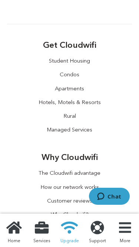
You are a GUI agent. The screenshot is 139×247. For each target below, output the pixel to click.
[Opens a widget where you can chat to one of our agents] (109, 197)
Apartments (69, 88)
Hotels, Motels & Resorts (70, 102)
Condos (69, 74)
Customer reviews (69, 200)
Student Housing (69, 60)
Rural (69, 116)
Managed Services (69, 129)
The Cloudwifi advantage (69, 173)
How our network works (69, 187)
